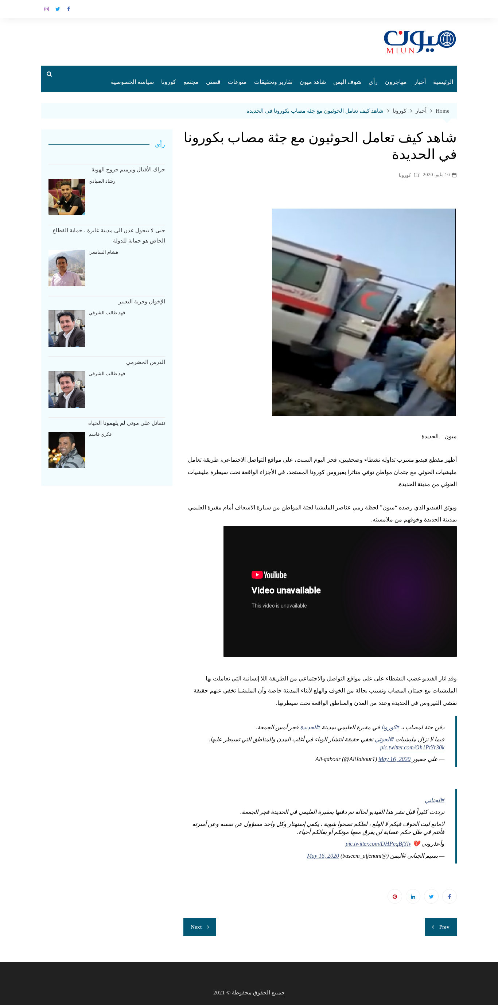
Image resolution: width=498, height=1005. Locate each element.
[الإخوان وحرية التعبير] (66, 328)
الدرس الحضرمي (145, 362)
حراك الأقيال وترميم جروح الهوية (128, 169)
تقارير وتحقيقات (273, 82)
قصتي (213, 82)
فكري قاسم (100, 434)
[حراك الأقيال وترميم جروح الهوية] (66, 197)
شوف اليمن (347, 82)
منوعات (237, 82)
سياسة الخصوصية (132, 82)
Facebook (68, 9)
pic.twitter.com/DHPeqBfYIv (378, 844)
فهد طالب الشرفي (107, 312)
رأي (373, 82)
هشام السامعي (103, 252)
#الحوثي (384, 739)
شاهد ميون (313, 82)
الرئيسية (443, 82)
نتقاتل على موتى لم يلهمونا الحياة (126, 423)
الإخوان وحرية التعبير (141, 301)
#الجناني (434, 800)
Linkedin (413, 896)
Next (196, 927)
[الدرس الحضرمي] (66, 389)
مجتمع (191, 82)
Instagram (46, 9)
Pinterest (395, 896)
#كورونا (390, 727)
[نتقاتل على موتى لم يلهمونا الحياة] (66, 450)
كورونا (168, 82)
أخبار (420, 82)
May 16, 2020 (394, 759)
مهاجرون (396, 82)
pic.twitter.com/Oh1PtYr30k (412, 747)
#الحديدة (310, 727)
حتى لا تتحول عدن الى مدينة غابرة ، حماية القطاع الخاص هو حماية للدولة (108, 236)
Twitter (57, 9)
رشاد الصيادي (102, 181)
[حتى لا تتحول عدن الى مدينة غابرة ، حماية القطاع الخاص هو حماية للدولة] (66, 268)
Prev (444, 927)
